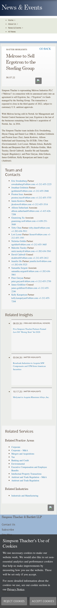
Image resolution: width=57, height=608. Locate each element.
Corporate (15, 446)
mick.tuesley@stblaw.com (23, 251)
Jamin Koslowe (18, 200)
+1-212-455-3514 (40, 204)
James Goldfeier (18, 284)
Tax (13, 457)
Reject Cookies (14, 601)
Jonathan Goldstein (19, 187)
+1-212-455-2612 (40, 257)
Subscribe (8, 529)
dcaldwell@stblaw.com (21, 257)
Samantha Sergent (19, 267)
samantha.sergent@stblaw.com (25, 271)
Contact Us (8, 524)
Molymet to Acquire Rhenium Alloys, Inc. (31, 397)
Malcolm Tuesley (19, 247)
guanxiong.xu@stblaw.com (23, 220)
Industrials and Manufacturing (24, 495)
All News (12, 31)
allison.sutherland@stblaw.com (25, 210)
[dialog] (28, 571)
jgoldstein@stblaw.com (21, 190)
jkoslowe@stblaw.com (21, 204)
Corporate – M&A (19, 450)
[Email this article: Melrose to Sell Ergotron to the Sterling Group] (38, 81)
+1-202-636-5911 (19, 231)
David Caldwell (18, 254)
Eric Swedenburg (19, 180)
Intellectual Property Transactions (26, 473)
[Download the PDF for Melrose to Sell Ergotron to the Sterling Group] (47, 80)
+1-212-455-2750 (43, 281)
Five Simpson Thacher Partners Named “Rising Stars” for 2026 (29, 331)
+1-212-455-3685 (39, 244)
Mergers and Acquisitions (22, 453)
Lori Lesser (16, 234)
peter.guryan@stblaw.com (23, 281)
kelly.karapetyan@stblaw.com (24, 297)
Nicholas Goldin (18, 241)
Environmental (18, 463)
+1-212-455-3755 (43, 197)
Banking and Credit (20, 460)
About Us (12, 24)
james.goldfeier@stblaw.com (24, 287)
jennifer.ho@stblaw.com (40, 261)
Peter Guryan (17, 277)
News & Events (14, 27)
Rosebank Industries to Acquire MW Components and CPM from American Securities (29, 366)
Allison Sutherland (19, 207)
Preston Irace (17, 194)
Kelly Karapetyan (19, 294)
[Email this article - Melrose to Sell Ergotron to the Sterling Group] (51, 508)
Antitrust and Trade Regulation (25, 480)
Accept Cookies (43, 601)
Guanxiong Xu (18, 217)
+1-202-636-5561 (43, 251)
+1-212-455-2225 (43, 184)
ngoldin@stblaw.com (20, 244)
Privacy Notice (15, 589)
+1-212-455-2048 (41, 190)
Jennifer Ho (16, 261)
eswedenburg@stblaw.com (23, 184)
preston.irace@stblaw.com (23, 197)
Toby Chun (16, 227)
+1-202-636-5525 (19, 264)
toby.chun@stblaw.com (39, 227)
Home (10, 20)
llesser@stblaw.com (38, 234)
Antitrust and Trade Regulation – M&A (29, 477)
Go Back (45, 49)
